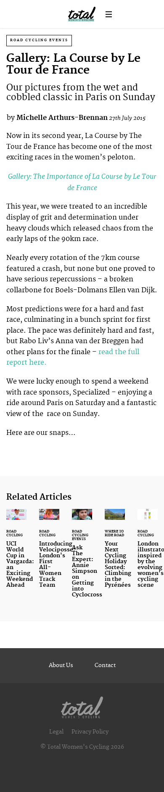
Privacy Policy (89, 731)
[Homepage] (82, 705)
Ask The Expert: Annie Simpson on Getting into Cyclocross (82, 558)
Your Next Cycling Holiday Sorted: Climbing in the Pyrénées (115, 554)
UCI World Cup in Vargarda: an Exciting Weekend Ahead (16, 554)
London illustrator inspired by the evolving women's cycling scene (148, 554)
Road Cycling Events (39, 40)
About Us (61, 665)
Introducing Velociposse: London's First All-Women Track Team (49, 554)
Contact (105, 665)
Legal (56, 731)
